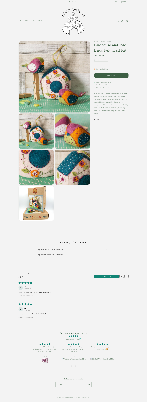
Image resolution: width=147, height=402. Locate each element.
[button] (26, 21)
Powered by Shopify (74, 397)
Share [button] (98, 119)
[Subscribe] (89, 384)
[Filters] (122, 276)
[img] (73, 336)
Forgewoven (65, 397)
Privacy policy (86, 397)
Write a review (106, 276)
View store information (103, 88)
